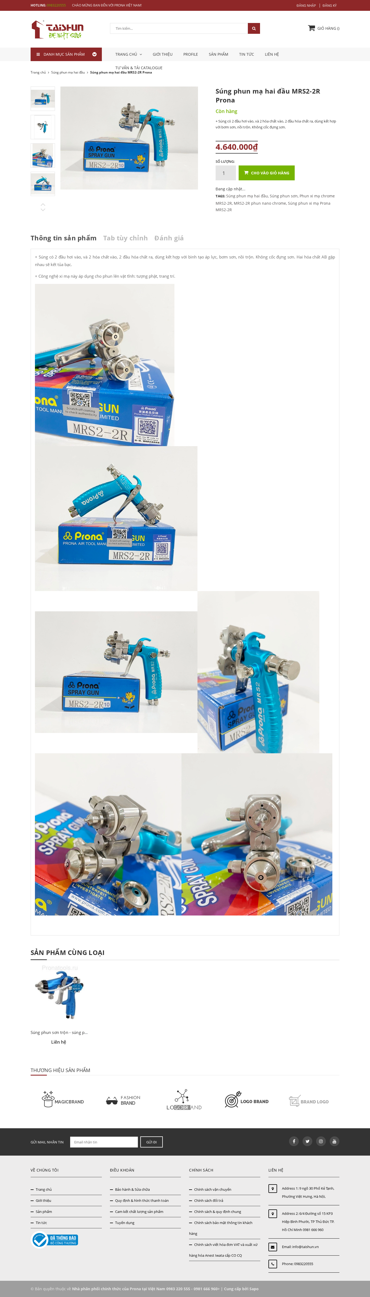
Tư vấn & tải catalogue (139, 67)
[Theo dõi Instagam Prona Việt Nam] (321, 1141)
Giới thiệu (163, 54)
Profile (190, 54)
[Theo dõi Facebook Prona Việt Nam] (294, 1141)
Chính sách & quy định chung (217, 1211)
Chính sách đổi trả (208, 1200)
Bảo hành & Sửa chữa (132, 1189)
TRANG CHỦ (126, 54)
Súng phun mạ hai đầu (247, 195)
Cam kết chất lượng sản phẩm (139, 1211)
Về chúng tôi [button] (45, 1170)
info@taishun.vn (305, 1246)
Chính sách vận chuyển (212, 1189)
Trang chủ (44, 1189)
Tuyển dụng (124, 1222)
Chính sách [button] (201, 1170)
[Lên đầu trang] (360, 1280)
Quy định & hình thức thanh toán (142, 1200)
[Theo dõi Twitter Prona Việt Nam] (307, 1141)
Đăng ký (330, 6)
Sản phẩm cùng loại (68, 952)
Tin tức (246, 54)
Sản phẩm (218, 54)
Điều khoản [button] (122, 1170)
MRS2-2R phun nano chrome (260, 203)
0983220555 (56, 5)
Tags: (221, 196)
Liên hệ (272, 54)
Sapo (254, 1288)
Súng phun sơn (284, 195)
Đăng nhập (306, 6)
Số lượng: (225, 161)
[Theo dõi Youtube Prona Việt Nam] (334, 1141)
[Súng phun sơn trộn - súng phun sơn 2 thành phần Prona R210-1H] (60, 995)
